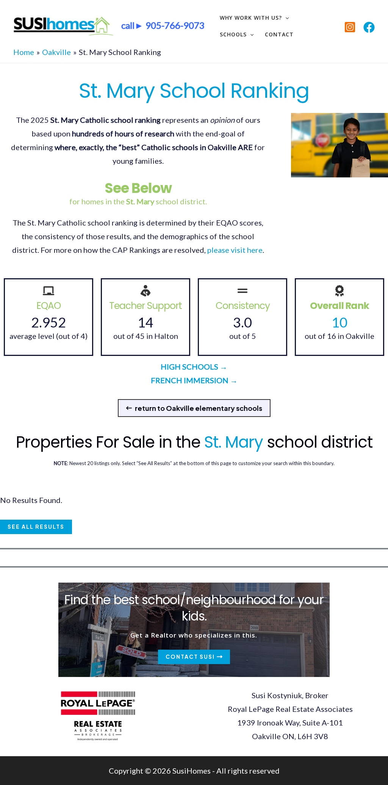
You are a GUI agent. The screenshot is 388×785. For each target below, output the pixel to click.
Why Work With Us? (251, 17)
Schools (233, 34)
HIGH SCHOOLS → (194, 366)
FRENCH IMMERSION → (194, 380)
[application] (285, 17)
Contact (279, 34)
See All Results (36, 526)
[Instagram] (350, 27)
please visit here (235, 249)
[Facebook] (369, 27)
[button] (194, 408)
